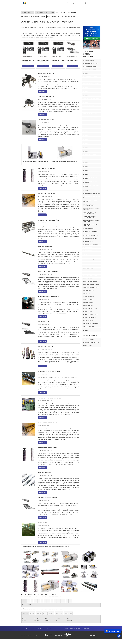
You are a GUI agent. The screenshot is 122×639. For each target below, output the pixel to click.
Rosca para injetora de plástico (90, 314)
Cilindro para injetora (88, 241)
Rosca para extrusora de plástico (90, 308)
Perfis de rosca (86, 293)
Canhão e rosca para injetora (90, 273)
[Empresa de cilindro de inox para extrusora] (50, 571)
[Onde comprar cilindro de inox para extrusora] (69, 557)
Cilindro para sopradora (88, 247)
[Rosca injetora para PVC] (28, 259)
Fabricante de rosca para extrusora (91, 284)
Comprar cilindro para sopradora (91, 257)
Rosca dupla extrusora (88, 296)
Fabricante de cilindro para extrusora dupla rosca (89, 213)
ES (35, 601)
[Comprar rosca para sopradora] (28, 510)
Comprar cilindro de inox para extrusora (90, 72)
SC (45, 601)
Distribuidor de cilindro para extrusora (89, 94)
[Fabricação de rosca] (28, 535)
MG (32, 601)
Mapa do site (86, 628)
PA (70, 601)
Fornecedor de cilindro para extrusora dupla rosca (89, 217)
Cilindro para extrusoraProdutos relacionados (88, 54)
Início (67, 3)
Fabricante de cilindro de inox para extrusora (91, 165)
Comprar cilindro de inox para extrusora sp (90, 182)
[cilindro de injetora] (28, 334)
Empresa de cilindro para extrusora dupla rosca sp (91, 221)
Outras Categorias (90, 336)
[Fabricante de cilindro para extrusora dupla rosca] (30, 557)
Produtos (96, 3)
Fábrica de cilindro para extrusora (53, 16)
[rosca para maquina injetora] (28, 181)
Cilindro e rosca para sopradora (90, 235)
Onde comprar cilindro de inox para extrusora (91, 186)
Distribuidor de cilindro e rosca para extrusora (91, 126)
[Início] (27, 3)
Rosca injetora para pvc (88, 302)
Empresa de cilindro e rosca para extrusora (90, 150)
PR (42, 601)
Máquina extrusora (87, 345)
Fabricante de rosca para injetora (91, 287)
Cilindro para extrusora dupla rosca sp (91, 197)
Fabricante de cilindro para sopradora (89, 269)
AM (67, 601)
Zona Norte (32, 613)
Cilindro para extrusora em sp (90, 108)
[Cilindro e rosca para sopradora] (28, 359)
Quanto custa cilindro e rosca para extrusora (91, 138)
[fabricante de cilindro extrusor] (28, 435)
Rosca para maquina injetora (89, 317)
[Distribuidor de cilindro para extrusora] (30, 586)
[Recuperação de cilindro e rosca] (28, 460)
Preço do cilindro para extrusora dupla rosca (90, 225)
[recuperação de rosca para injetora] (28, 383)
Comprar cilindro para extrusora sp (91, 76)
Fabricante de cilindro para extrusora (89, 86)
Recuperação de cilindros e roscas (91, 342)
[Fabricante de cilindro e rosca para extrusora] (69, 571)
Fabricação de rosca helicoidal (90, 281)
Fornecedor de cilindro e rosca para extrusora (91, 130)
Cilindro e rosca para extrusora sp (91, 111)
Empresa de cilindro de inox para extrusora (90, 157)
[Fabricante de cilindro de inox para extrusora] (69, 586)
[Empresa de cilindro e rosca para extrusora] (50, 586)
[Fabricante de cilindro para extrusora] (89, 557)
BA (55, 601)
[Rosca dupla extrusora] (28, 485)
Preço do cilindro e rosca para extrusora (90, 114)
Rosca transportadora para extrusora (89, 329)
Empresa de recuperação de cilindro (91, 260)
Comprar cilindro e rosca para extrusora (90, 142)
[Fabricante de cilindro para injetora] (28, 284)
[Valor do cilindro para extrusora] (50, 557)
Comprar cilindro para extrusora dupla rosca (90, 201)
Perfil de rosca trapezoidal (89, 290)
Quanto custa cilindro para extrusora (89, 101)
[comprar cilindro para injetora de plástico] (28, 410)
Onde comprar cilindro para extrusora (89, 79)
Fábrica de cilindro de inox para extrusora (90, 161)
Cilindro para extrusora (88, 60)
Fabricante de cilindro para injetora (91, 266)
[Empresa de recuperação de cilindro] (28, 309)
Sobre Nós (77, 3)
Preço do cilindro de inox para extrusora (90, 178)
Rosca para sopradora (88, 320)
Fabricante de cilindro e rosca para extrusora (91, 122)
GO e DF (62, 601)
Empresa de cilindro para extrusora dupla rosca (91, 209)
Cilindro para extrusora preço (90, 238)
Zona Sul (45, 613)
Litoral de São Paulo (68, 613)
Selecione (24, 601)
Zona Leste (51, 613)
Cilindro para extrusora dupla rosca (91, 193)
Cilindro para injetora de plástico (90, 244)
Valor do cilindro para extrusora (39, 16)
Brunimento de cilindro (88, 228)
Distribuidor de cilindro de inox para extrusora (91, 173)
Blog (87, 3)
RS (48, 601)
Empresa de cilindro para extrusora (91, 83)
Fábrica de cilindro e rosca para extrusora (90, 118)
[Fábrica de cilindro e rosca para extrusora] (89, 571)
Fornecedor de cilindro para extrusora (69, 16)
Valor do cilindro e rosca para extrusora (90, 134)
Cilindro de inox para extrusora (90, 69)
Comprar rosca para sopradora (90, 275)
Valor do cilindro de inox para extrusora (89, 190)
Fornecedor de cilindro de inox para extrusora (91, 169)
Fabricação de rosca (87, 278)
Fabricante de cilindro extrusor (90, 263)
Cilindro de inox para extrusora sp (91, 154)
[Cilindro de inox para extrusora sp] (89, 586)
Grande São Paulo (58, 613)
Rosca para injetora (87, 311)
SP (38, 601)
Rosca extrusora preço (88, 299)
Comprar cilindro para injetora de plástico (91, 253)
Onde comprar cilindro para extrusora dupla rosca (89, 205)
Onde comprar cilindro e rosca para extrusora (91, 146)
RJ (28, 601)
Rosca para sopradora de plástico (90, 323)
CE (58, 601)
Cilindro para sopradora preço (90, 250)
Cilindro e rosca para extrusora (90, 63)
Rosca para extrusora (88, 305)
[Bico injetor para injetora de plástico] (28, 232)
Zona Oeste (39, 613)
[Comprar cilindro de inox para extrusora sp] (36, 152)
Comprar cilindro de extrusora (90, 66)
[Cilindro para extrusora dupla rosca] (30, 571)
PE (51, 601)
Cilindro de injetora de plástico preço (90, 232)
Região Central (25, 613)
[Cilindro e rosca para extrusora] (28, 206)
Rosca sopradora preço (88, 326)
